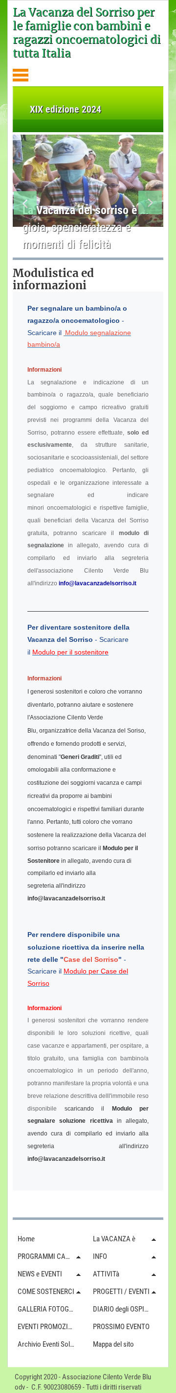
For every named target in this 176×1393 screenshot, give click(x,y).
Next (150, 204)
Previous (26, 204)
